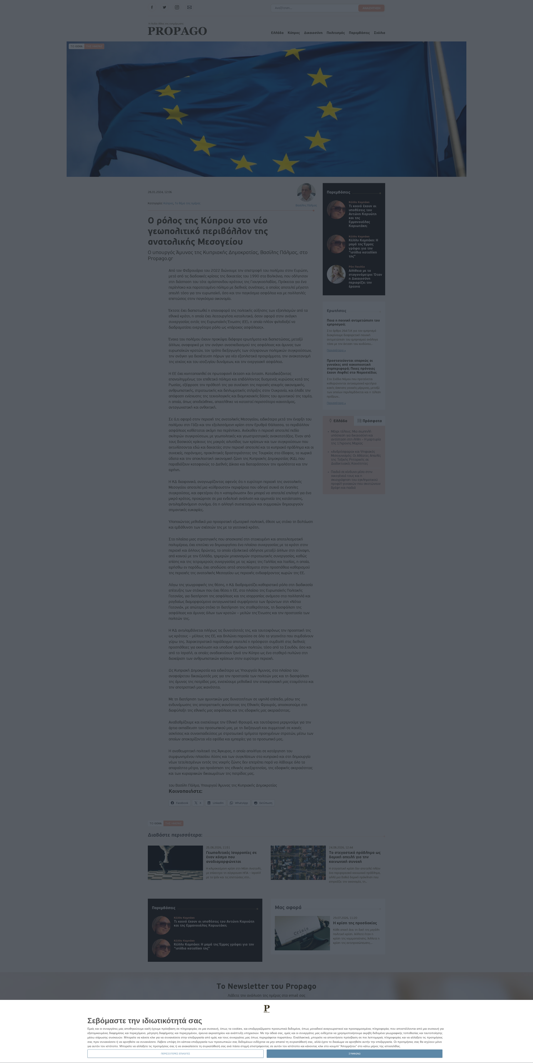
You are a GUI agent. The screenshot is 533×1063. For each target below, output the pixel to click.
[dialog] (266, 1031)
